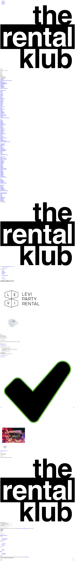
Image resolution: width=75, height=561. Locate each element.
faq (2, 544)
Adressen (6, 80)
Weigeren (2, 557)
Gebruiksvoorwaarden (25, 528)
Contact (3, 4)
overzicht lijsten (10, 80)
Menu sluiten (3, 77)
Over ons (3, 549)
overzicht (1, 80)
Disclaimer (3, 545)
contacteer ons (4, 543)
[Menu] (1, 69)
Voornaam (1, 524)
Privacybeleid (19, 528)
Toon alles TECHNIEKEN (4, 190)
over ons (3, 3)
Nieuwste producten (5, 538)
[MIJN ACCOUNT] (2, 75)
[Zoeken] (1, 71)
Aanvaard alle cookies (10, 557)
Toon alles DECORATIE (3, 154)
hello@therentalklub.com (3, 535)
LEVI (5, 345)
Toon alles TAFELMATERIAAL (5, 117)
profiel (4, 80)
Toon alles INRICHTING (4, 88)
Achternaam (2, 525)
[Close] (1, 334)
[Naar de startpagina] (37, 68)
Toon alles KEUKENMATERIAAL (5, 141)
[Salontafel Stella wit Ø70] (37, 438)
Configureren (5, 557)
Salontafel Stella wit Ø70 (3, 450)
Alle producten (4, 539)
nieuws (3, 1)
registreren (2, 79)
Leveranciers (4, 2)
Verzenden (2, 529)
